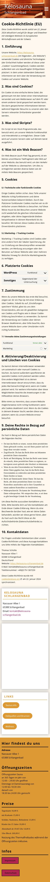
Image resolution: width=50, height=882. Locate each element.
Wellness (10, 726)
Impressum (10, 860)
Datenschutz (11, 872)
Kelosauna (18, 6)
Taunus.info (11, 705)
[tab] (46, 9)
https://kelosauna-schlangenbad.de (26, 563)
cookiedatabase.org (11, 579)
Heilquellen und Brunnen (18, 715)
